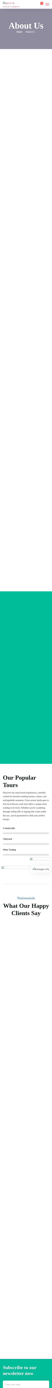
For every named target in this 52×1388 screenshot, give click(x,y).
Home (19, 32)
